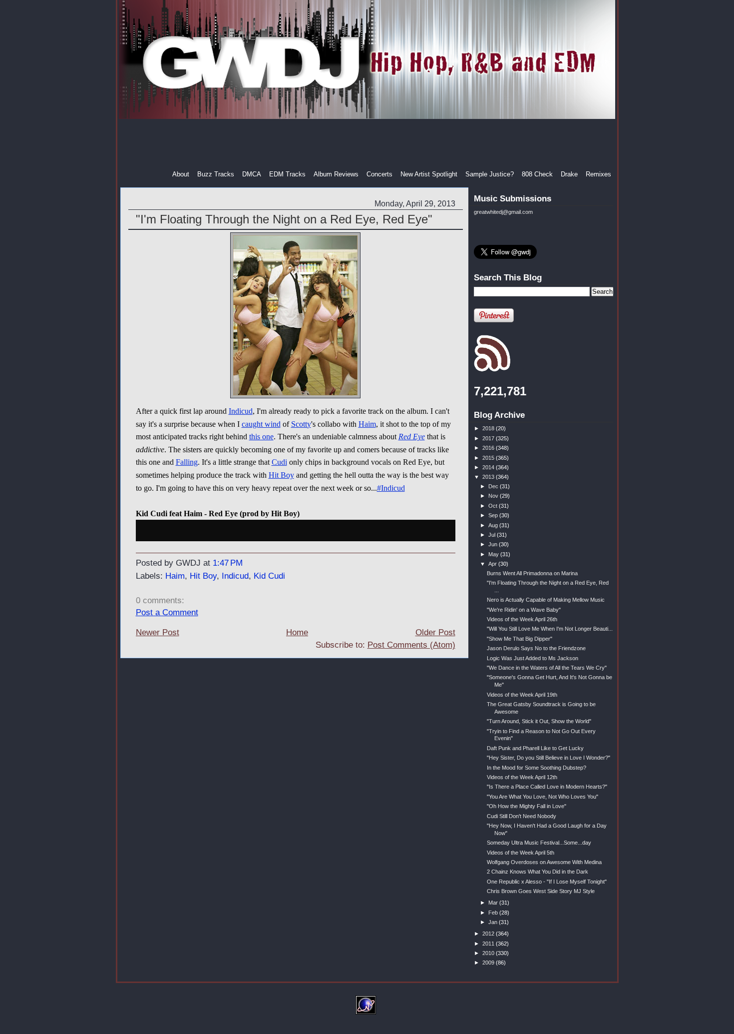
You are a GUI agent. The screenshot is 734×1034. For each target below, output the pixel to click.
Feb (493, 913)
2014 (489, 467)
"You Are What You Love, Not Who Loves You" (542, 797)
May (494, 554)
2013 (489, 477)
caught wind (261, 424)
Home (297, 632)
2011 (489, 944)
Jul (492, 535)
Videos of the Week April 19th (522, 695)
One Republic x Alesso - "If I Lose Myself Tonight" (547, 882)
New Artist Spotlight (428, 174)
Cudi (279, 462)
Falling (187, 462)
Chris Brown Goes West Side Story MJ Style (541, 891)
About (180, 174)
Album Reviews (336, 174)
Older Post (435, 632)
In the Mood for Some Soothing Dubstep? (536, 768)
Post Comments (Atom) (411, 645)
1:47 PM (228, 563)
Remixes (598, 174)
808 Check (537, 174)
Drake (569, 174)
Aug (493, 525)
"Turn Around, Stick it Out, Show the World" (539, 721)
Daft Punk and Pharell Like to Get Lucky (535, 748)
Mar (493, 903)
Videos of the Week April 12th (522, 777)
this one (261, 436)
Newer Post (157, 632)
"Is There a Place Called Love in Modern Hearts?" (547, 787)
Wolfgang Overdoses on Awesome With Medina (544, 862)
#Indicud (391, 488)
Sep (493, 515)
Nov (494, 496)
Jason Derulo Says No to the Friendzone (536, 648)
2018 (489, 428)
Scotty (301, 424)
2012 (489, 934)
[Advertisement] (368, 144)
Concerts (379, 174)
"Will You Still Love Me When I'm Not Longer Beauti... (550, 629)
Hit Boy (281, 475)
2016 (489, 448)
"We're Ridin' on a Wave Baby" (524, 610)
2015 (489, 458)
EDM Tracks (287, 174)
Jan (493, 922)
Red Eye (411, 436)
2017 (489, 438)
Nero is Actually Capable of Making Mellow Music (546, 600)
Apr (493, 564)
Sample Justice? (489, 174)
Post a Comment (167, 612)
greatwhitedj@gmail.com (503, 212)
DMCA (251, 174)
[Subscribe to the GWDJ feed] (492, 370)
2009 (489, 963)
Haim (367, 424)
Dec (494, 486)
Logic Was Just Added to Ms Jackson (532, 658)
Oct (493, 506)
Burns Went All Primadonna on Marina (532, 573)
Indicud (241, 411)
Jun (493, 544)
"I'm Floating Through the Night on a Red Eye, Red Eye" (284, 219)
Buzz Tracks (215, 174)
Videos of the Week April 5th (520, 853)
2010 (489, 953)
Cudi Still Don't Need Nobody (521, 816)
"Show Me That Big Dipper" (519, 639)
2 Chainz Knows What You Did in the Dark (537, 872)
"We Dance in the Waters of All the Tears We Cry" (547, 668)
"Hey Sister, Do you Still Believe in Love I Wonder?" (548, 758)
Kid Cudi (269, 576)
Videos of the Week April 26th (522, 619)
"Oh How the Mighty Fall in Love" (526, 806)
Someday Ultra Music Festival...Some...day (539, 843)
